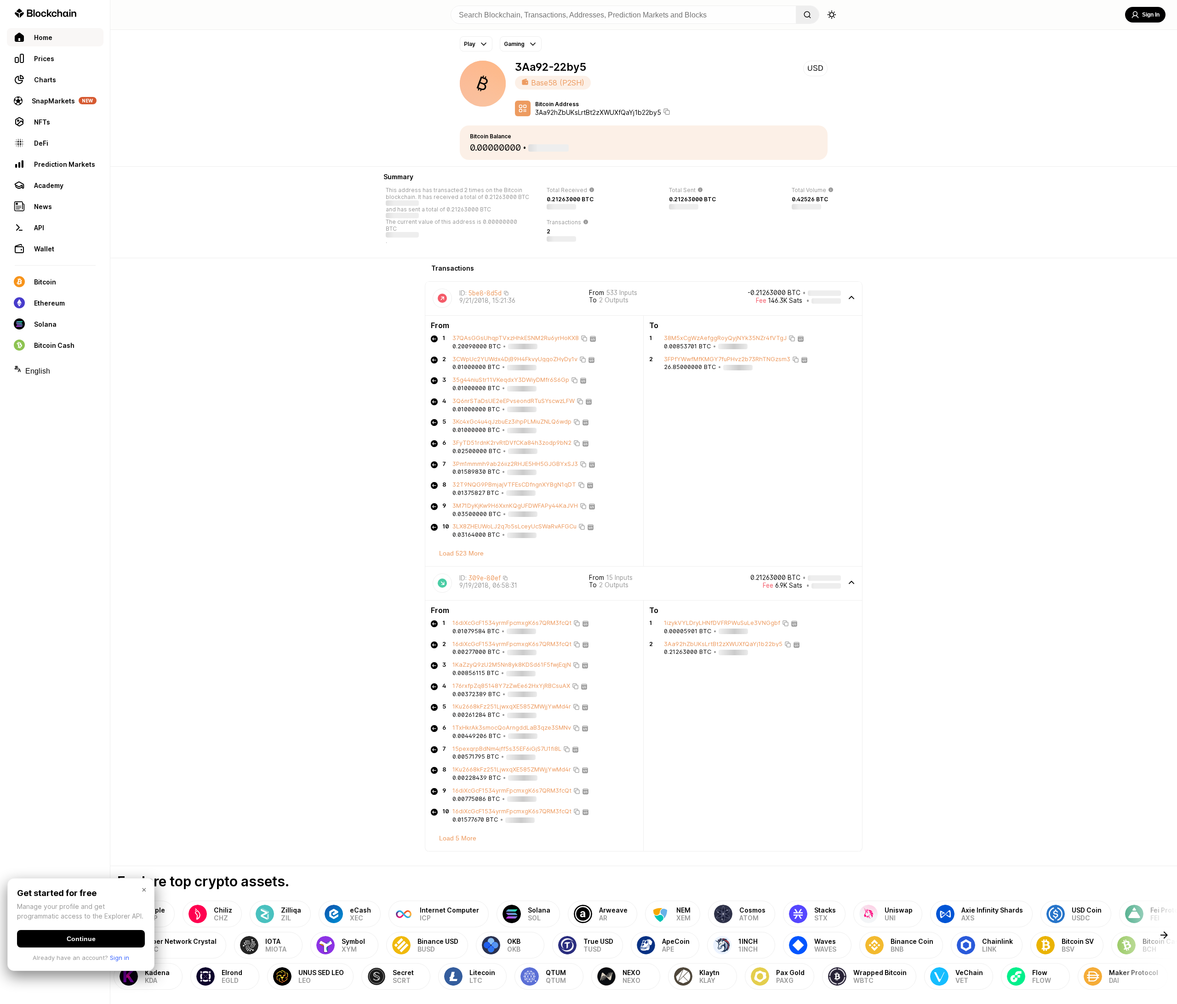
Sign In (1151, 14)
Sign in (119, 957)
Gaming (514, 43)
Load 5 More (457, 838)
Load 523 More (461, 553)
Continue (81, 938)
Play (469, 43)
